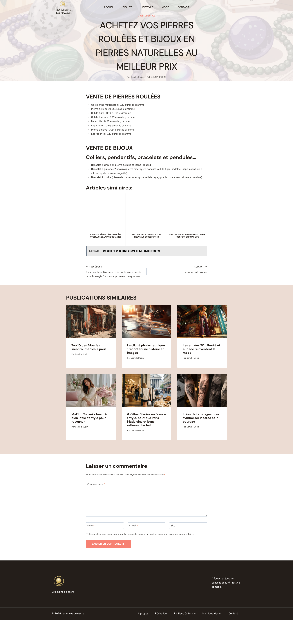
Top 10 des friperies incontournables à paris (89, 347)
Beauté (127, 7)
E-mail (133, 525)
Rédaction (161, 613)
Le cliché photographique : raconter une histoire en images (146, 349)
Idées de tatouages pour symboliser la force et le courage (201, 418)
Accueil (109, 7)
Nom (91, 525)
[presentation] (91, 321)
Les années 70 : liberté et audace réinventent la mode (201, 349)
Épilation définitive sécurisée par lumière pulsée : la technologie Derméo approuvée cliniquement (114, 272)
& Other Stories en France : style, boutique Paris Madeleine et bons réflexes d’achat (146, 419)
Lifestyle (147, 7)
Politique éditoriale (184, 613)
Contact (183, 7)
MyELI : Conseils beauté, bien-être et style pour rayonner (89, 418)
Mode (165, 7)
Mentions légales (212, 613)
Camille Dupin (137, 77)
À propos (143, 613)
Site (173, 525)
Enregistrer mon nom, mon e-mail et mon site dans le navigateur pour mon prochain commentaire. (141, 534)
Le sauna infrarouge (195, 270)
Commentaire (96, 484)
